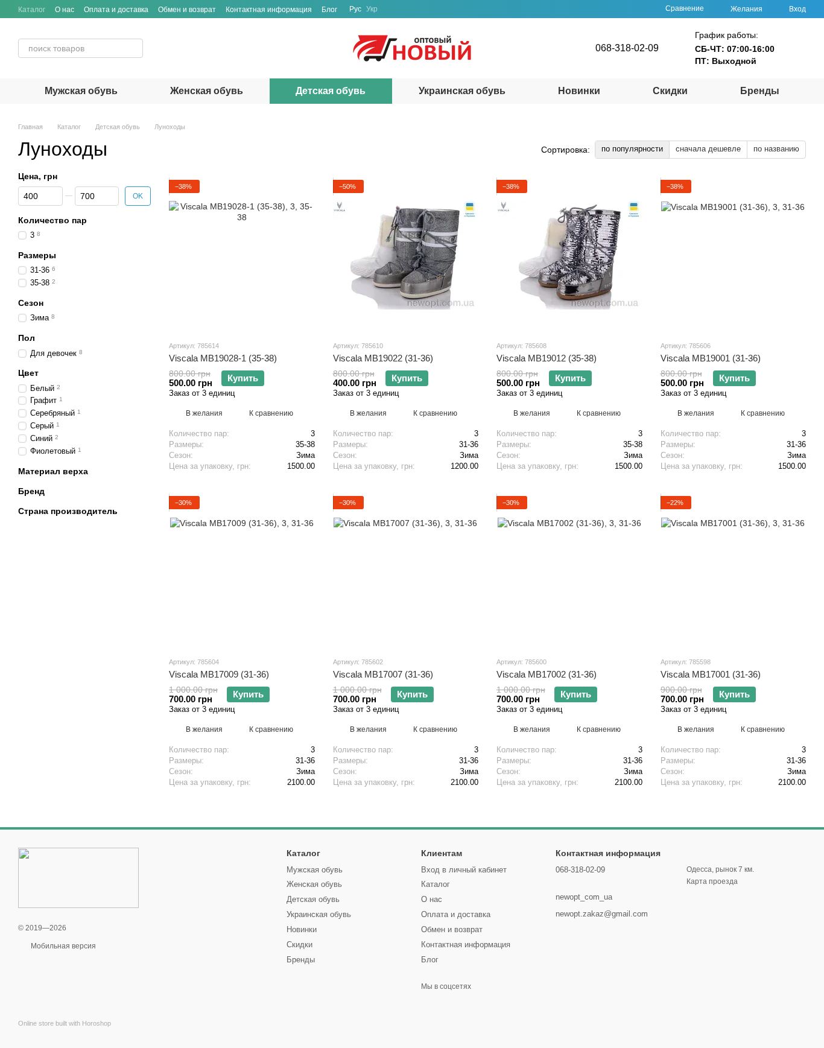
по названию (776, 148)
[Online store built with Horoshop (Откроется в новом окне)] (64, 1034)
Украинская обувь (462, 91)
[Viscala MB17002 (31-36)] (569, 571)
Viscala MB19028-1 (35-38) (223, 358)
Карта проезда (712, 881)
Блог (329, 9)
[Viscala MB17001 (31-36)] (734, 571)
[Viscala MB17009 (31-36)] (242, 571)
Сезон (30, 303)
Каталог (31, 9)
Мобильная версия (62, 946)
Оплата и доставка (116, 9)
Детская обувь (331, 91)
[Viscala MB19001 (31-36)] (734, 255)
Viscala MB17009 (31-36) (219, 674)
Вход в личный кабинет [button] (464, 869)
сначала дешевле (708, 148)
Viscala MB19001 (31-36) (711, 358)
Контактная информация (269, 9)
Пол (26, 338)
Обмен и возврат (187, 9)
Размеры (37, 255)
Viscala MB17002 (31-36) (546, 674)
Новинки (579, 91)
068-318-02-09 (627, 48)
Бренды (759, 91)
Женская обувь (206, 91)
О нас (64, 9)
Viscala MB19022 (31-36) (383, 358)
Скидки (670, 91)
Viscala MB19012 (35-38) (546, 358)
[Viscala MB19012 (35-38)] (569, 255)
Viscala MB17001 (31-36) (711, 674)
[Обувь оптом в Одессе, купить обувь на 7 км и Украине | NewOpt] (78, 878)
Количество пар (52, 220)
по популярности (632, 148)
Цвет (28, 373)
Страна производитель (68, 511)
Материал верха (53, 471)
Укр (372, 9)
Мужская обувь (81, 91)
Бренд (31, 491)
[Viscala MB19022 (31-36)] (406, 255)
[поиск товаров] (133, 48)
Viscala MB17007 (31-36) (383, 674)
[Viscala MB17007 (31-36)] (406, 571)
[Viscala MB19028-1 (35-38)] (242, 255)
